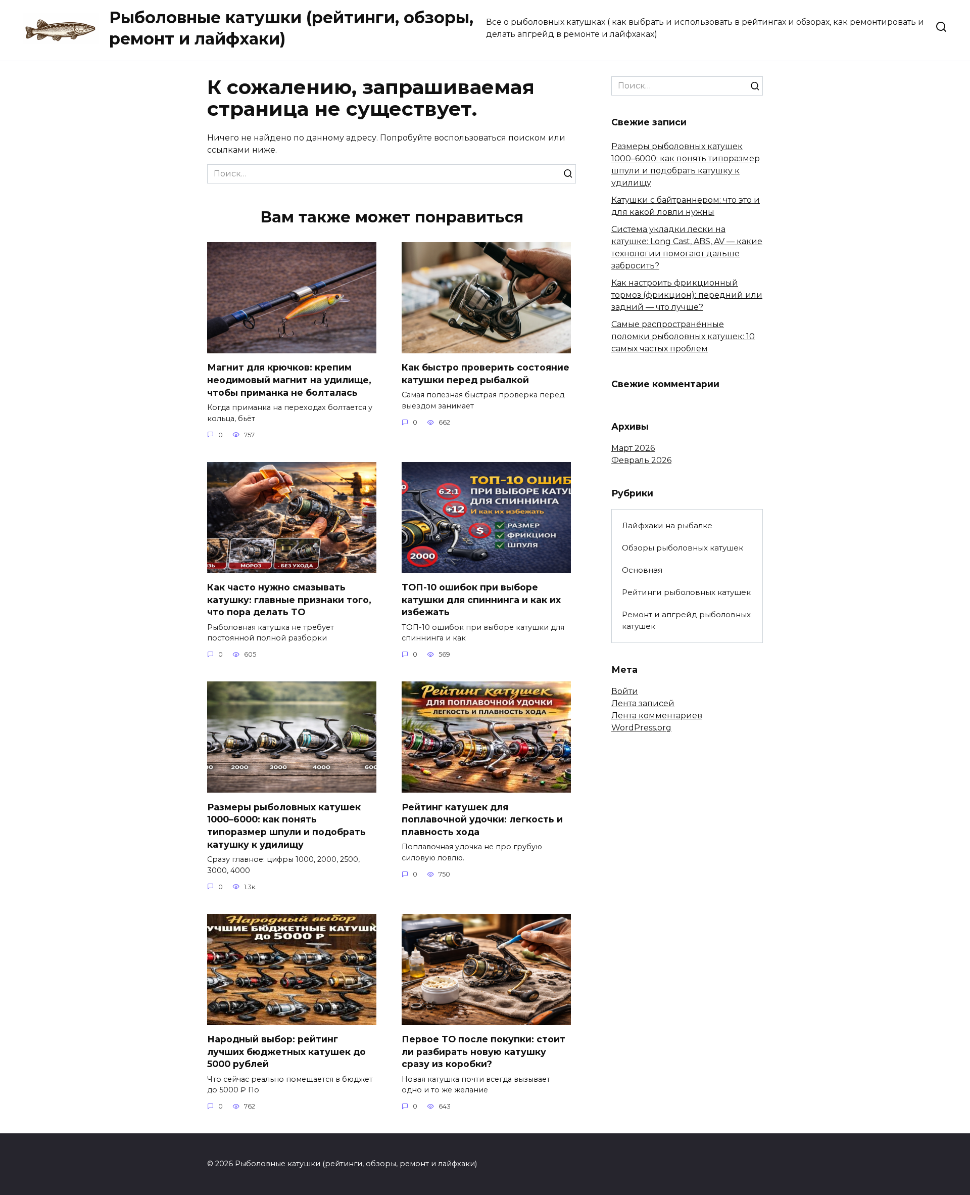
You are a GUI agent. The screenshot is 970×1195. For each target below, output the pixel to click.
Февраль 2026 (641, 460)
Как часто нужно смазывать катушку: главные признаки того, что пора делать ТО (289, 599)
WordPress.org (641, 727)
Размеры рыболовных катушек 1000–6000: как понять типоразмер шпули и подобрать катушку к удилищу (286, 825)
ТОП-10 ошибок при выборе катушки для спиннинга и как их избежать (481, 599)
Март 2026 (633, 448)
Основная (642, 570)
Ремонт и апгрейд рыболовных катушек (686, 620)
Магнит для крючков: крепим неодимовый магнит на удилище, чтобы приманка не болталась (289, 379)
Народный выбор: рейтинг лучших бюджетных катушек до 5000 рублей (286, 1051)
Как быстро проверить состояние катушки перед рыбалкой (485, 373)
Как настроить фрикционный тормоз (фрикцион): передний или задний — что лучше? (686, 295)
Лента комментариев (656, 715)
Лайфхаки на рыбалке (667, 525)
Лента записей (642, 703)
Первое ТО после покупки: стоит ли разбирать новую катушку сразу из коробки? (483, 1051)
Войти (624, 691)
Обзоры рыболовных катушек (682, 548)
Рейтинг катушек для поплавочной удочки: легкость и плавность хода (482, 819)
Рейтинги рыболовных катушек (686, 592)
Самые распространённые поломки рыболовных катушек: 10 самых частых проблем (683, 336)
